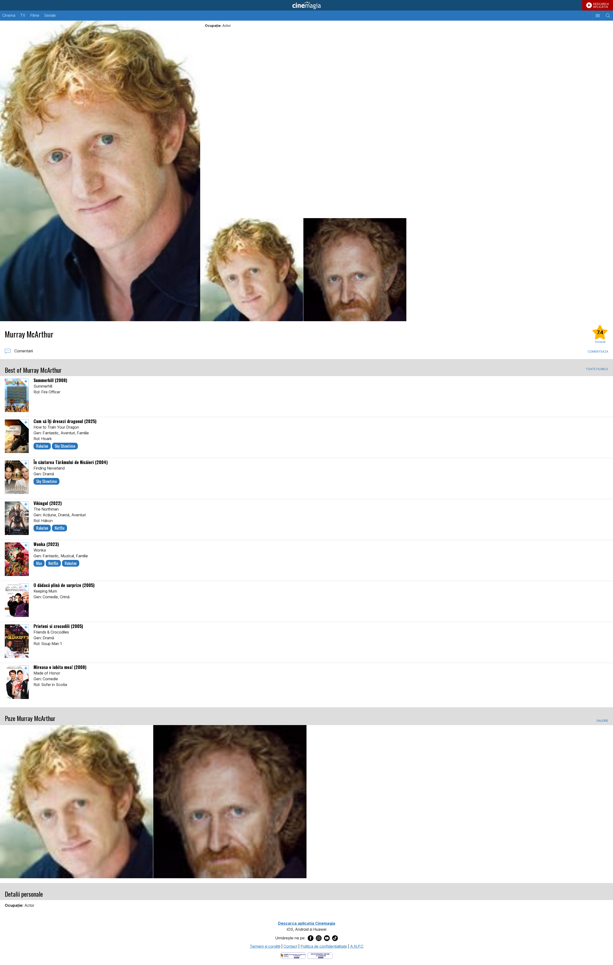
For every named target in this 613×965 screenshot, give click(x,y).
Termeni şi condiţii (265, 946)
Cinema (8, 15)
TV (22, 15)
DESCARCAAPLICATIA (601, 5)
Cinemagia (306, 5)
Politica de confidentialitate (324, 946)
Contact (290, 946)
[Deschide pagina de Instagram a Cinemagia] (319, 938)
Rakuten (42, 446)
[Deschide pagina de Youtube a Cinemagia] (327, 938)
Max (39, 563)
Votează (600, 341)
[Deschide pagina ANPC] (293, 955)
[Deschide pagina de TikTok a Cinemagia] (335, 938)
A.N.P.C (356, 946)
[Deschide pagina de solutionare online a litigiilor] (320, 955)
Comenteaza (598, 351)
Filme (34, 15)
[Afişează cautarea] (608, 16)
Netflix (59, 528)
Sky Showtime (65, 446)
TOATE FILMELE (597, 369)
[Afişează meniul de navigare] (597, 16)
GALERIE (602, 720)
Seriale (50, 15)
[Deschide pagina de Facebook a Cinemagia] (310, 938)
